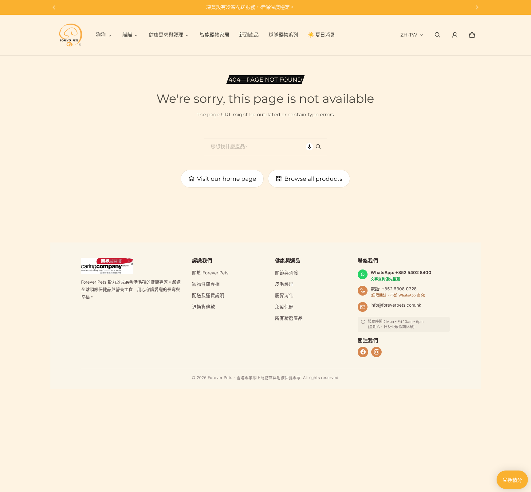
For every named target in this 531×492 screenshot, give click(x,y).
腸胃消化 (284, 295)
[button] (437, 35)
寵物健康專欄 (206, 284)
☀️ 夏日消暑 (321, 35)
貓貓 (127, 35)
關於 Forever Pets (210, 273)
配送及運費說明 (208, 295)
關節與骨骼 (286, 273)
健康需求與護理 (166, 35)
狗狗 (101, 35)
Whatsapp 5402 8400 (268, 7)
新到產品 (249, 35)
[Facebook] (363, 352)
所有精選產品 (289, 318)
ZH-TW (408, 35)
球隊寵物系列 (283, 35)
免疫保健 (284, 307)
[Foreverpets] (70, 35)
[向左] (53, 7)
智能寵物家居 (214, 35)
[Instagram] (376, 352)
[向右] (477, 7)
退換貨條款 (203, 307)
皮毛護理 (284, 284)
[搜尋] (318, 146)
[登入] (454, 35)
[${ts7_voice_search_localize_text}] (309, 146)
